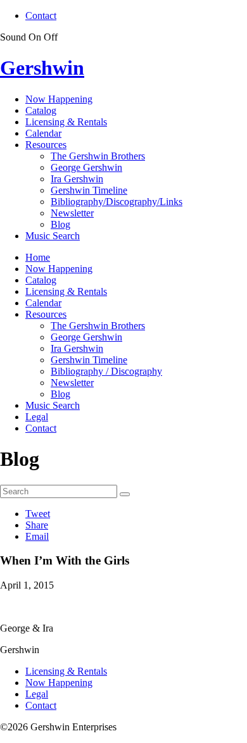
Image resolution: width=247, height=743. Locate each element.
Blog (60, 224)
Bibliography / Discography (106, 371)
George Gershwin (86, 167)
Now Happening (58, 99)
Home (37, 257)
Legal (36, 416)
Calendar (43, 133)
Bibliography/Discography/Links (116, 201)
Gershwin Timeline (89, 190)
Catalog (40, 110)
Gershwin (42, 67)
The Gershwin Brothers (98, 156)
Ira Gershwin (77, 178)
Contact (40, 15)
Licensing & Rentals (66, 121)
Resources (45, 144)
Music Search (52, 235)
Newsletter (72, 213)
